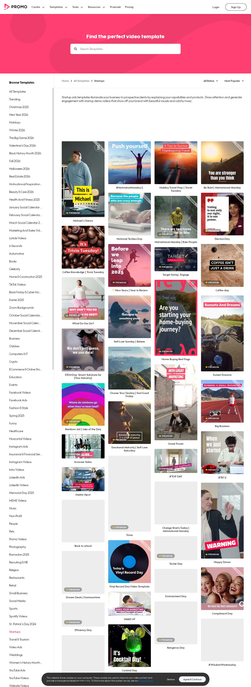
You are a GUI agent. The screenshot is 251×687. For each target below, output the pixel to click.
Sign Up (236, 7)
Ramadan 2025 (19, 554)
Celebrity (14, 269)
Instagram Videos (20, 462)
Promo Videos (18, 539)
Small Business (18, 593)
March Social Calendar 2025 (25, 223)
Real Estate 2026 (19, 176)
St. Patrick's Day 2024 (22, 624)
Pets (11, 531)
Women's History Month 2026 (25, 662)
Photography (17, 547)
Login (216, 7)
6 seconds (15, 246)
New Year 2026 (18, 114)
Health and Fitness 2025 (24, 199)
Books (13, 261)
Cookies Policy (146, 680)
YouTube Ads (17, 670)
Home (65, 80)
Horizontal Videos (20, 439)
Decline (171, 679)
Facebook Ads (18, 400)
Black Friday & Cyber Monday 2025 (25, 292)
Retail (12, 585)
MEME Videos (17, 500)
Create (36, 6)
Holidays (14, 122)
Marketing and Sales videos (25, 230)
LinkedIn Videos (18, 485)
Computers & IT (18, 354)
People (13, 523)
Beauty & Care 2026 (21, 192)
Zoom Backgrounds (21, 307)
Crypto (13, 361)
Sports (13, 608)
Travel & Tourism (19, 639)
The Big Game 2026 (21, 138)
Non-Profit (15, 516)
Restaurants (16, 578)
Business (14, 338)
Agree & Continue (192, 679)
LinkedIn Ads (17, 477)
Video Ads (15, 647)
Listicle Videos (17, 238)
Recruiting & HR (18, 562)
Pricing (129, 6)
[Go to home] (18, 7)
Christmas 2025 (19, 107)
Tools (75, 6)
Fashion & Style (18, 408)
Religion (14, 570)
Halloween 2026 (19, 169)
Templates (56, 6)
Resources (94, 6)
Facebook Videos (20, 392)
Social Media (17, 601)
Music (12, 508)
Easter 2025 (16, 300)
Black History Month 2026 (25, 153)
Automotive (16, 253)
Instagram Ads (18, 446)
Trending (14, 99)
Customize (83, 183)
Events (13, 385)
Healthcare (16, 431)
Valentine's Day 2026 (22, 145)
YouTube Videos (19, 678)
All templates (17, 91)
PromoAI (115, 6)
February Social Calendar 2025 (25, 215)
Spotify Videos (18, 616)
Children (14, 346)
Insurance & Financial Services (25, 454)
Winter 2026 (17, 130)
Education (15, 377)
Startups (14, 632)
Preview (83, 175)
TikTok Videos (17, 284)
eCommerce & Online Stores (25, 369)
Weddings (16, 655)
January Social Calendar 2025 (25, 207)
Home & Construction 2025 (25, 277)
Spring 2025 (16, 415)
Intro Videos (16, 469)
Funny (13, 423)
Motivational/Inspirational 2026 (25, 184)
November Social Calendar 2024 (25, 323)
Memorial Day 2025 (21, 493)
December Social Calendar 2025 (25, 331)
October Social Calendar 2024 (25, 315)
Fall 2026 (14, 161)
